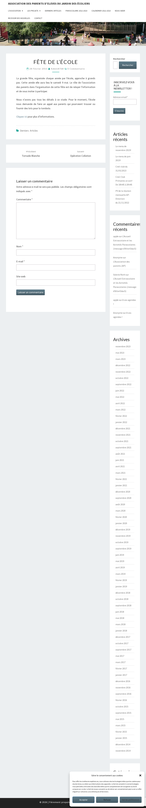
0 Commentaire (76, 68)
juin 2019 (119, 554)
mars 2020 (120, 510)
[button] (140, 775)
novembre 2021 (122, 434)
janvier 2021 (121, 485)
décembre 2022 (122, 365)
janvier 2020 (121, 523)
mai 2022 (119, 396)
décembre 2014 (122, 744)
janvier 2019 (121, 586)
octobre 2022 (121, 378)
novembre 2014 (122, 750)
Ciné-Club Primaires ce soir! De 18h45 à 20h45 (123, 180)
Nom (19, 246)
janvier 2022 (121, 422)
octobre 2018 (121, 599)
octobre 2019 (121, 542)
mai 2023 (119, 352)
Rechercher (119, 58)
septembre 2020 (123, 497)
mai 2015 (119, 719)
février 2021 (121, 479)
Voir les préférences (131, 799)
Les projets (32, 10)
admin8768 (57, 68)
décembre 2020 (122, 491)
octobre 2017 (121, 643)
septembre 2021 (123, 447)
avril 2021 (120, 466)
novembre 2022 (122, 371)
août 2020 (120, 504)
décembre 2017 (122, 636)
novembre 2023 (122, 346)
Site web (20, 276)
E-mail (20, 261)
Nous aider (120, 10)
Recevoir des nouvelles (19, 18)
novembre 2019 (122, 535)
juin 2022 (119, 390)
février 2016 (121, 700)
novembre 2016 (122, 687)
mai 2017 (119, 655)
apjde (115, 236)
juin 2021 (119, 460)
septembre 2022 (123, 384)
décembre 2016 (122, 681)
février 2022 (121, 415)
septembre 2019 (123, 548)
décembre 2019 (122, 529)
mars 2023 (120, 359)
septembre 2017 (123, 649)
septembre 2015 (123, 712)
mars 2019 (120, 573)
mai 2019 (119, 561)
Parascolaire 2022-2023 (76, 10)
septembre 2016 (123, 693)
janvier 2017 (121, 674)
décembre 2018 (122, 592)
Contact (38, 18)
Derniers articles (53, 10)
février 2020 (121, 517)
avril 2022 (120, 403)
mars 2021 (120, 472)
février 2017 (121, 668)
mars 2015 (120, 725)
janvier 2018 (121, 630)
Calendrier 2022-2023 (101, 10)
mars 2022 (120, 409)
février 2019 (121, 580)
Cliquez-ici (22, 116)
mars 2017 (120, 662)
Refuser (107, 799)
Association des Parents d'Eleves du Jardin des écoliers (49, 3)
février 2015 (121, 731)
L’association (14, 10)
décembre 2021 (122, 428)
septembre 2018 (123, 605)
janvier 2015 (121, 738)
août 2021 (120, 453)
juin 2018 (119, 611)
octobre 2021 (121, 441)
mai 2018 (119, 618)
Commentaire (24, 199)
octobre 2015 (121, 706)
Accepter (83, 799)
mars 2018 (120, 624)
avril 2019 (120, 567)
